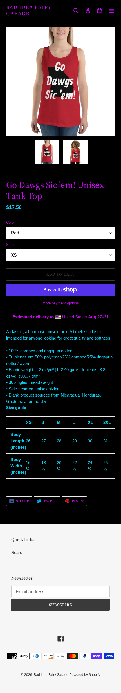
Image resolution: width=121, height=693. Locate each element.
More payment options (60, 303)
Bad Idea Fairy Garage (29, 10)
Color (10, 222)
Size (10, 245)
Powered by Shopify (85, 675)
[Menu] (111, 10)
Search (17, 552)
